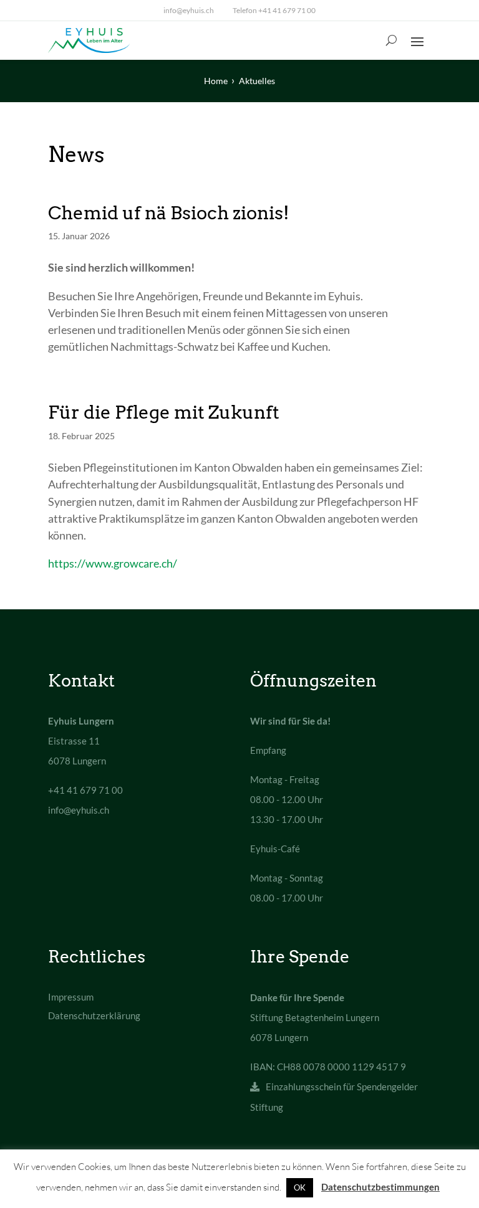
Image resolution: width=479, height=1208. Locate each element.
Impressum (71, 996)
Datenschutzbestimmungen (380, 1186)
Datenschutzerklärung (94, 1015)
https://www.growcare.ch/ (112, 563)
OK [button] (300, 1187)
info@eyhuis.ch (188, 10)
